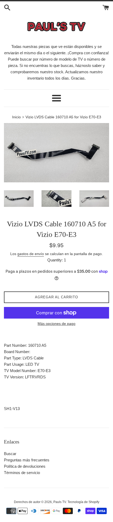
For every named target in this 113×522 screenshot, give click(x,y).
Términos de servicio (22, 472)
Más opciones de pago (56, 323)
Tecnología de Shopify (83, 502)
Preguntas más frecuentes (26, 460)
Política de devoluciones (24, 466)
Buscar (10, 453)
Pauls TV (59, 502)
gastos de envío (30, 254)
